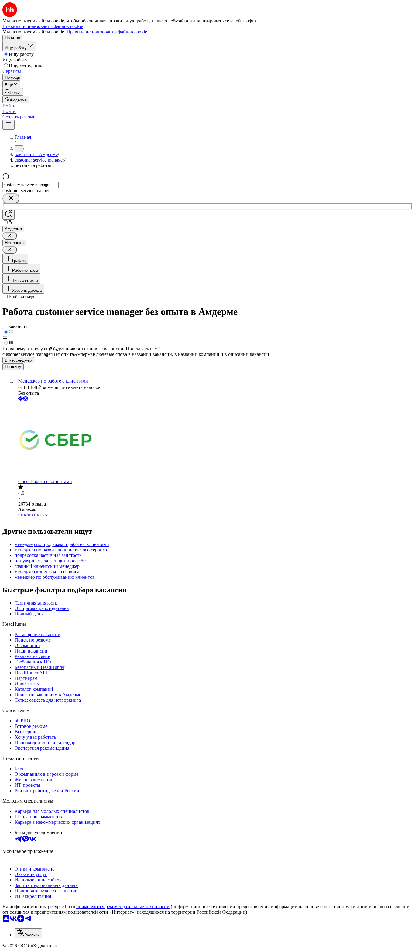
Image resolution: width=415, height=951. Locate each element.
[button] (9, 105)
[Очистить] (10, 198)
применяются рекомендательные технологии (123, 906)
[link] (12, 92)
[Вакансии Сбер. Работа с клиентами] (213, 440)
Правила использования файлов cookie (107, 31)
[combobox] (30, 185)
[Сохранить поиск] (8, 215)
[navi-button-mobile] (8, 125)
